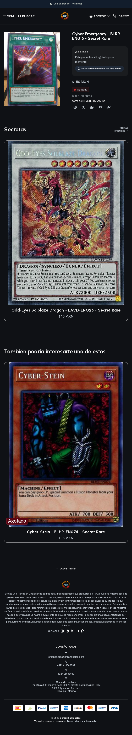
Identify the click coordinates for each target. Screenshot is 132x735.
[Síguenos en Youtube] (77, 631)
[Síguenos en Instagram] (62, 631)
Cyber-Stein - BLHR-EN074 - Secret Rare (66, 531)
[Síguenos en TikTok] (82, 631)
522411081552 (66, 673)
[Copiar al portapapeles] (109, 107)
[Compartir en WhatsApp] (92, 107)
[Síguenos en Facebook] (67, 631)
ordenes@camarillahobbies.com (66, 657)
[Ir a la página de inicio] (64, 16)
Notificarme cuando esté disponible (101, 68)
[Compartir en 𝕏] (83, 107)
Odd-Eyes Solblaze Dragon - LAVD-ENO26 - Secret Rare (66, 310)
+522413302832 (66, 665)
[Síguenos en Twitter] (72, 631)
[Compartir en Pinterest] (100, 107)
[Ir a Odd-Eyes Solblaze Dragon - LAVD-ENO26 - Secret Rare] (66, 223)
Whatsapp (77, 4)
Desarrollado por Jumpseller (82, 721)
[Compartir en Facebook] (75, 107)
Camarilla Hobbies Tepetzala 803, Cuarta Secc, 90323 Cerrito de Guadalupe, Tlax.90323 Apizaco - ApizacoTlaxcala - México (66, 687)
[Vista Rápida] (121, 223)
